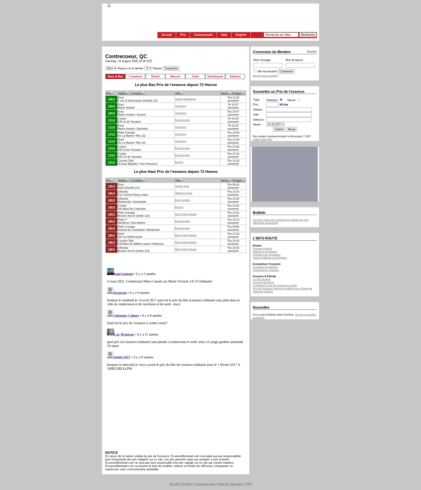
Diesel (155, 76)
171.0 (111, 120)
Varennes (180, 106)
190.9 (111, 186)
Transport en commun (266, 270)
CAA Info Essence (263, 282)
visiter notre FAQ (262, 139)
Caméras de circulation (266, 254)
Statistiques (215, 76)
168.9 (111, 99)
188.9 (111, 242)
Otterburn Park (183, 193)
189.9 (111, 200)
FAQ (249, 484)
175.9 (111, 162)
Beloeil (179, 162)
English (241, 34)
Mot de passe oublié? (265, 75)
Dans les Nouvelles (230, 484)
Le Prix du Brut (261, 279)
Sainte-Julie (182, 186)
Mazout (175, 76)
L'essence (135, 76)
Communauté (203, 34)
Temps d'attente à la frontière (270, 257)
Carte (195, 76)
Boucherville (182, 120)
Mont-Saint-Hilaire (186, 214)
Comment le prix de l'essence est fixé (275, 285)
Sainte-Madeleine (185, 99)
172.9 (111, 127)
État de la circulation (265, 251)
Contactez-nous (205, 484)
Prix (183, 34)
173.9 (111, 134)
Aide (224, 34)
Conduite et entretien (265, 267)
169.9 (111, 106)
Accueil (167, 34)
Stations (235, 76)
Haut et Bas (115, 76)
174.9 (111, 148)
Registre (312, 51)
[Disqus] (175, 321)
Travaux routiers (262, 248)
